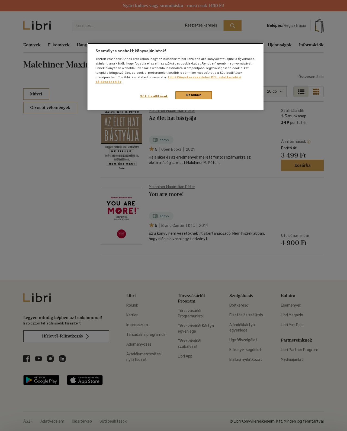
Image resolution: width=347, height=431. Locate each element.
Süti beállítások (154, 96)
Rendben (193, 95)
